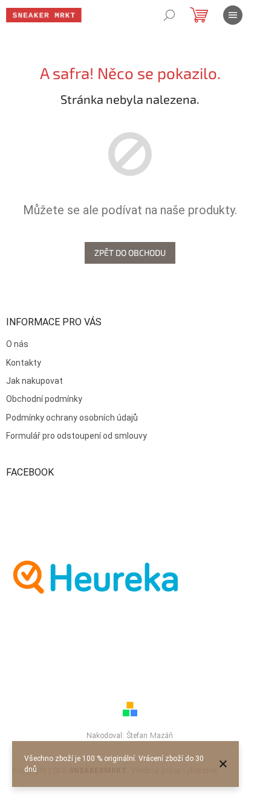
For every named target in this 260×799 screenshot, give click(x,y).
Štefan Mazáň (150, 735)
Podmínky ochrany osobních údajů (72, 417)
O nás (17, 344)
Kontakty (23, 363)
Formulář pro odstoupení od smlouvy (76, 436)
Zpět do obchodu (130, 252)
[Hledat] (169, 15)
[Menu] (233, 15)
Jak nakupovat (34, 381)
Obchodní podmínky (44, 399)
